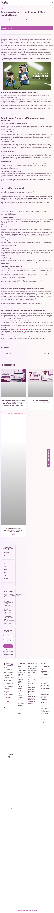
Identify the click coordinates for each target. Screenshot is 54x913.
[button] (42, 347)
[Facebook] (5, 701)
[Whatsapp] (10, 701)
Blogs (2, 8)
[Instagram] (5, 704)
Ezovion (35, 910)
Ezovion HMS (22, 329)
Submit (8, 646)
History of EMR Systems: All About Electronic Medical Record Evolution (13, 530)
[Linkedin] (10, 704)
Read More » (13, 408)
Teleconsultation (5, 99)
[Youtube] (8, 704)
